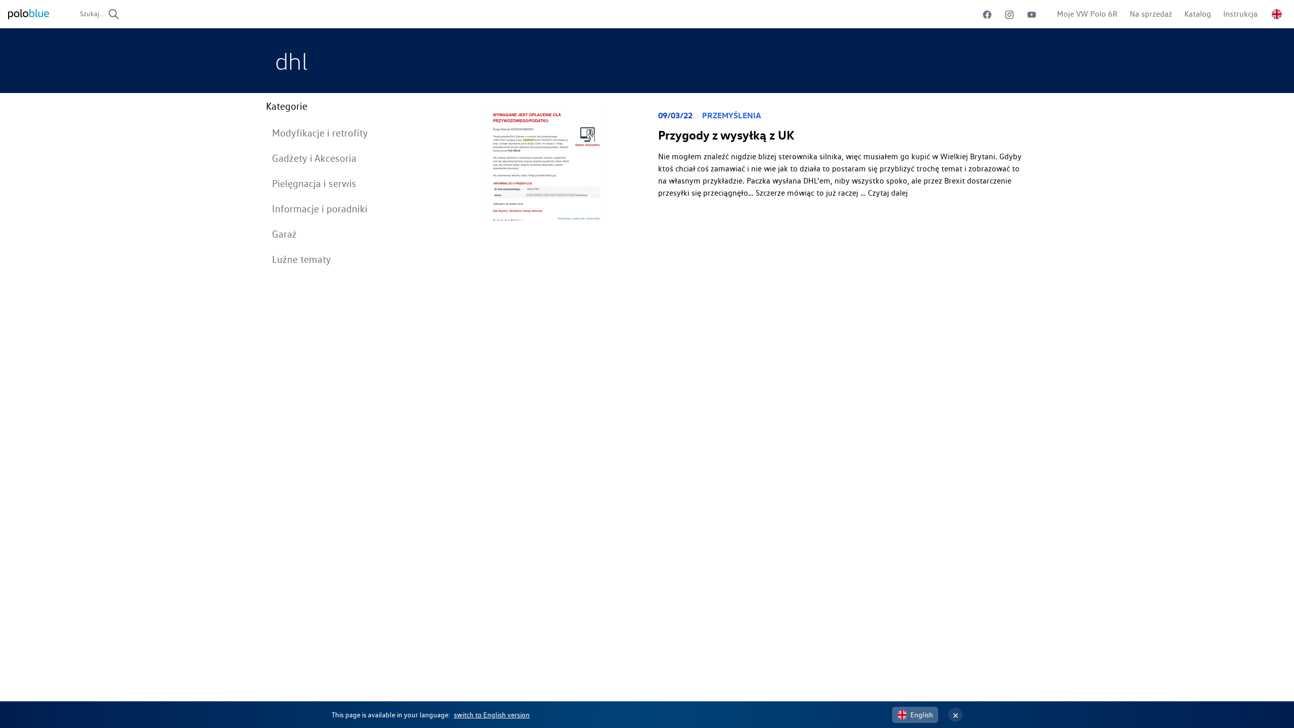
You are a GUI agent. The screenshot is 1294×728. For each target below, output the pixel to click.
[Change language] (1277, 14)
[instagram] (1009, 15)
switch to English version (492, 715)
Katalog (1197, 14)
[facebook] (987, 15)
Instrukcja (1240, 14)
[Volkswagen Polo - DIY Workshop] (28, 14)
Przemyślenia (731, 115)
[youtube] (1032, 15)
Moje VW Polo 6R (1087, 14)
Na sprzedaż (1151, 14)
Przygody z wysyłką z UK (726, 135)
